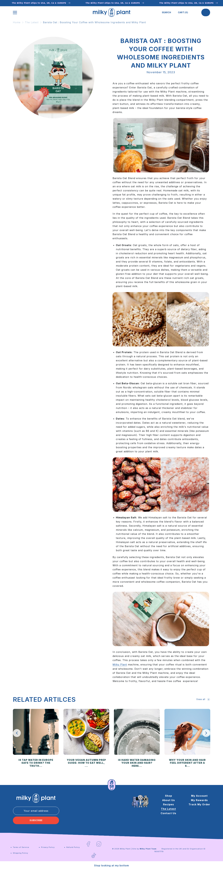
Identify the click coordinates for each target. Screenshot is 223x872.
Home (16, 22)
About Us (168, 800)
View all (200, 699)
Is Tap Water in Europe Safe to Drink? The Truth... (36, 763)
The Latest (32, 22)
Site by (144, 849)
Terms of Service (21, 847)
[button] (166, 12)
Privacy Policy (48, 847)
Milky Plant (120, 664)
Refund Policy (73, 847)
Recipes (168, 804)
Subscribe (36, 820)
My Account (199, 795)
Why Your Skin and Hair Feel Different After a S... (187, 763)
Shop (168, 795)
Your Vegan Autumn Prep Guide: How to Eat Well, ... (86, 763)
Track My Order (199, 804)
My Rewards (199, 800)
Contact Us (168, 813)
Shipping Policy (20, 853)
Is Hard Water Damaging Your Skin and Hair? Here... (137, 763)
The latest (168, 808)
